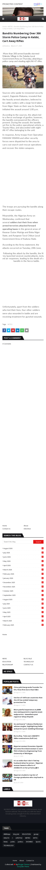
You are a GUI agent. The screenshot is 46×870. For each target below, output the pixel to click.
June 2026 (23, 557)
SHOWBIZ (29, 842)
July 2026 (23, 553)
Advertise (27, 529)
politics (20, 842)
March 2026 (23, 570)
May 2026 (23, 561)
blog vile (16, 834)
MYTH (35, 838)
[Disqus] (23, 430)
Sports (38, 842)
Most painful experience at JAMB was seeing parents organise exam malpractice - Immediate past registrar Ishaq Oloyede (28, 713)
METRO (10, 27)
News (5, 842)
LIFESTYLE (19, 838)
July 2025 (23, 604)
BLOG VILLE (28, 658)
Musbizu (7, 46)
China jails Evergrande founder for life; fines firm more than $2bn (28, 688)
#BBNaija (7, 834)
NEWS (4, 658)
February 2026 (23, 574)
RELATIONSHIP (7, 665)
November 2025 (23, 587)
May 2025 (23, 612)
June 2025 (23, 608)
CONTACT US (28, 665)
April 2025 (23, 616)
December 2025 (23, 582)
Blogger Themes (24, 864)
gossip (36, 834)
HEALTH (6, 838)
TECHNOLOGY (29, 661)
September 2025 (23, 595)
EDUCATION (6, 661)
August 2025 (23, 599)
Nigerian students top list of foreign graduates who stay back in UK (28, 777)
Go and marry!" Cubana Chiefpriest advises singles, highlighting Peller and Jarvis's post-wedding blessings (28, 726)
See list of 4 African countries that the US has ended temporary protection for (28, 699)
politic (13, 842)
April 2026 (23, 565)
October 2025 (23, 591)
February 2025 (23, 625)
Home (4, 27)
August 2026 (23, 548)
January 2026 (23, 578)
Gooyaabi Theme (23, 867)
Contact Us (6, 529)
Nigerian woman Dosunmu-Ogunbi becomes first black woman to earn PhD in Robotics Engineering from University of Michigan (28, 749)
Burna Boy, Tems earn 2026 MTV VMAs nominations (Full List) (26, 737)
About (26, 526)
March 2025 (23, 621)
